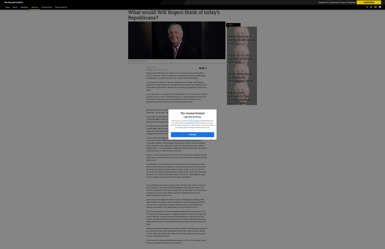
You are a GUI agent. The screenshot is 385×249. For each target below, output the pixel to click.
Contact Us (323, 2)
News (8, 7)
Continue (192, 135)
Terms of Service (194, 121)
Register (352, 2)
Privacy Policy (190, 123)
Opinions (34, 7)
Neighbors (24, 7)
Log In (343, 2)
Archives (334, 2)
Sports (15, 7)
